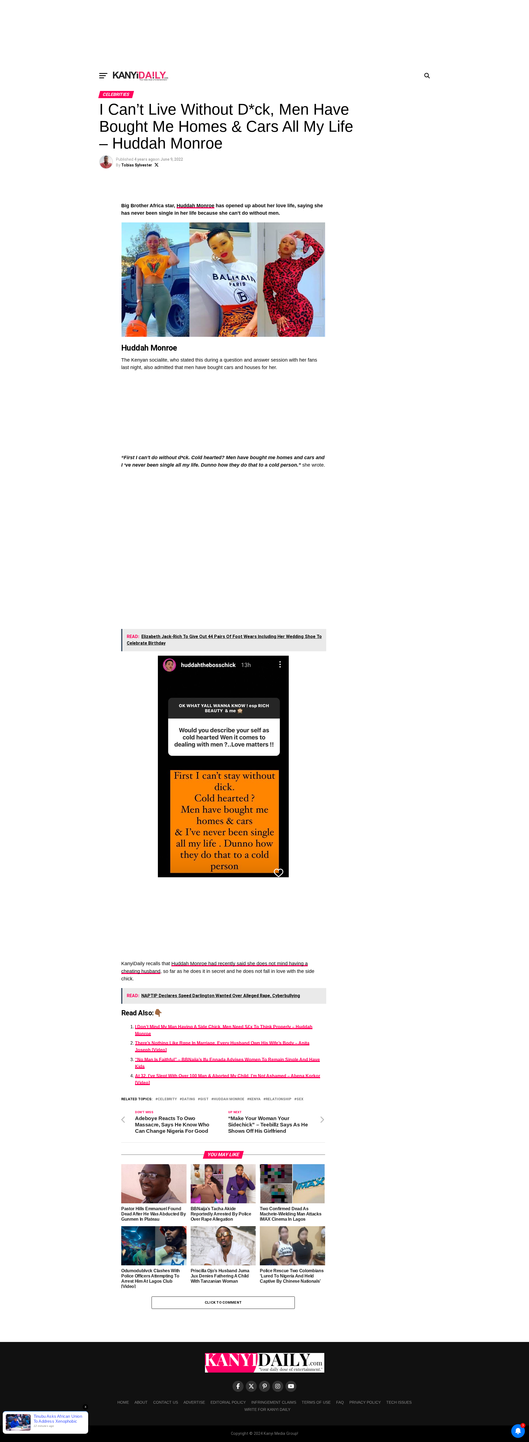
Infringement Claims (273, 1402)
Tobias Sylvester (136, 165)
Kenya (255, 1099)
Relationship (279, 1099)
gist (204, 1099)
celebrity (167, 1099)
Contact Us (165, 1402)
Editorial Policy (228, 1402)
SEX (299, 1099)
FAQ (340, 1402)
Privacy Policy (365, 1402)
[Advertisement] (264, 34)
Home (123, 1402)
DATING (188, 1099)
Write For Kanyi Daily (267, 1409)
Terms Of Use (316, 1402)
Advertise (194, 1402)
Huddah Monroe (195, 205)
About (141, 1402)
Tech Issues (399, 1402)
